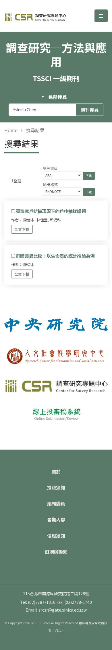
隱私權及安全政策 (91, 623)
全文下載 (21, 229)
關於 (56, 471)
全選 (17, 181)
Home (11, 130)
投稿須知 (56, 487)
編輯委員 (56, 503)
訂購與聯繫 (56, 551)
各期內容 (56, 519)
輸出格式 (50, 184)
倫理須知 (56, 535)
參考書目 (50, 168)
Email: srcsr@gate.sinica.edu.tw (56, 610)
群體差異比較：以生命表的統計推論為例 (55, 256)
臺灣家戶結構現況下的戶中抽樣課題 (51, 211)
